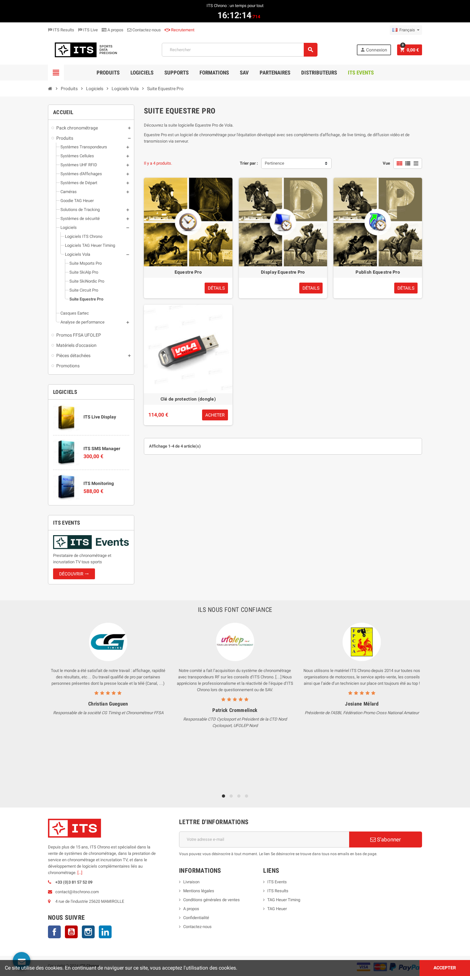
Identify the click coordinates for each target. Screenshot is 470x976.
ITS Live (90, 29)
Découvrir (74, 573)
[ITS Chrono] (85, 49)
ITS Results (63, 29)
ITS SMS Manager (101, 448)
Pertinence (274, 163)
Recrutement (182, 29)
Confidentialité (196, 917)
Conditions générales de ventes (211, 899)
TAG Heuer (277, 908)
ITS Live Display (99, 416)
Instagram (88, 931)
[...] (79, 872)
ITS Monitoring (98, 483)
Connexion (373, 49)
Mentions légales (198, 890)
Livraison (191, 881)
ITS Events (277, 881)
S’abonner (388, 839)
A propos (114, 29)
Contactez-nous (146, 29)
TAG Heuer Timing (283, 899)
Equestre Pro (188, 272)
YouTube (71, 931)
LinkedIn (105, 931)
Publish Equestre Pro (378, 272)
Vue (386, 163)
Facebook (54, 931)
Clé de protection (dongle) (188, 399)
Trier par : (249, 163)
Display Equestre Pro (283, 272)
